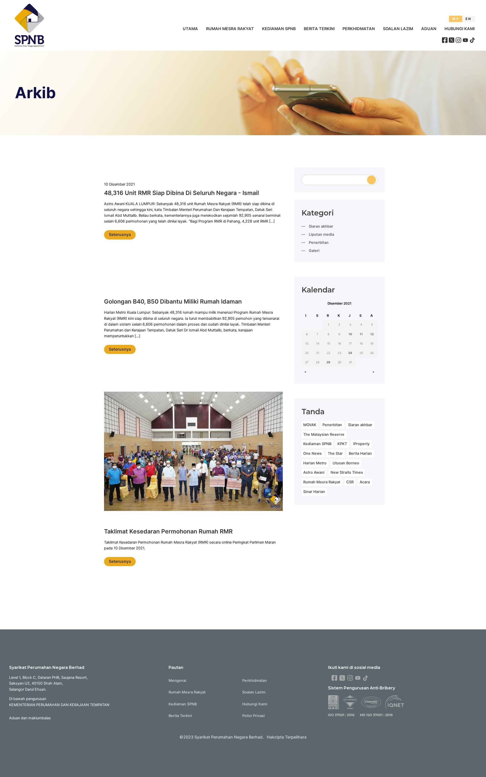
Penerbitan (319, 242)
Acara (365, 482)
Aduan (428, 28)
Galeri (314, 250)
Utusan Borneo (346, 463)
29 (328, 362)
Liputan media (321, 234)
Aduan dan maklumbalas (30, 718)
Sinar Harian (314, 491)
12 (372, 334)
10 (350, 334)
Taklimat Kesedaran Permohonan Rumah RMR (168, 531)
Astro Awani (314, 472)
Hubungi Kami (459, 28)
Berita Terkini (319, 28)
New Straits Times (347, 472)
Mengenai (177, 680)
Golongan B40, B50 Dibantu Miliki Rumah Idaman (173, 301)
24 (350, 353)
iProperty (361, 444)
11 (361, 334)
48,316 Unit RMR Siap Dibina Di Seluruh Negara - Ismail (181, 192)
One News (312, 453)
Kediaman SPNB (279, 28)
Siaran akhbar (321, 226)
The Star (335, 453)
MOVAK (309, 425)
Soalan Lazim (398, 28)
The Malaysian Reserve (324, 434)
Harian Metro (315, 463)
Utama (190, 28)
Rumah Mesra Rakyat (230, 28)
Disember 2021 (339, 303)
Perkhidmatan (358, 28)
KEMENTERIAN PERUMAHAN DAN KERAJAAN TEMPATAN (59, 705)
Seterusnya (120, 234)
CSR (350, 482)
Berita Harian (360, 453)
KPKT (342, 444)
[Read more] (193, 452)
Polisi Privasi (253, 715)
